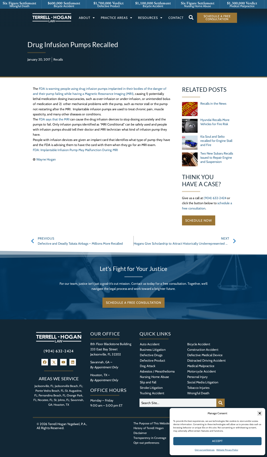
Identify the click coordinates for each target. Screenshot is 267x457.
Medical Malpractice (201, 366)
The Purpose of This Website (151, 423)
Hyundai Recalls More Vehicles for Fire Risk (214, 122)
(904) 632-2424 (215, 198)
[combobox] (177, 403)
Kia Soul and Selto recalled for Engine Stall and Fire (216, 141)
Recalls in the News (213, 103)
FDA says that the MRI (54, 119)
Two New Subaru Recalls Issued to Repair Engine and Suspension (216, 157)
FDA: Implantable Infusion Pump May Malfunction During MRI (75, 150)
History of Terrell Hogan (149, 428)
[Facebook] (44, 362)
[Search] (220, 403)
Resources (148, 18)
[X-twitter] (54, 362)
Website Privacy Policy (227, 449)
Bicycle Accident (198, 344)
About (84, 18)
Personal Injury (197, 377)
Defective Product (152, 360)
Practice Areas (114, 18)
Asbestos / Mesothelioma (157, 371)
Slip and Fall (148, 382)
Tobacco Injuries (198, 388)
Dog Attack (147, 366)
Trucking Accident (152, 393)
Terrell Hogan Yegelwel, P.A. (67, 424)
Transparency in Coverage (150, 438)
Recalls (58, 59)
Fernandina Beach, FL (52, 395)
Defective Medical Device (205, 355)
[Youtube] (63, 362)
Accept (217, 441)
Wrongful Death (198, 393)
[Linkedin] (72, 362)
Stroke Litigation (151, 388)
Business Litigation (153, 349)
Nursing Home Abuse (154, 377)
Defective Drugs (151, 355)
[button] (260, 413)
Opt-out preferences (205, 449)
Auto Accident (150, 344)
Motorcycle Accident (201, 371)
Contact (175, 18)
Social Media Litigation (203, 382)
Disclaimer (140, 433)
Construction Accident (202, 349)
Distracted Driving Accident (206, 360)
